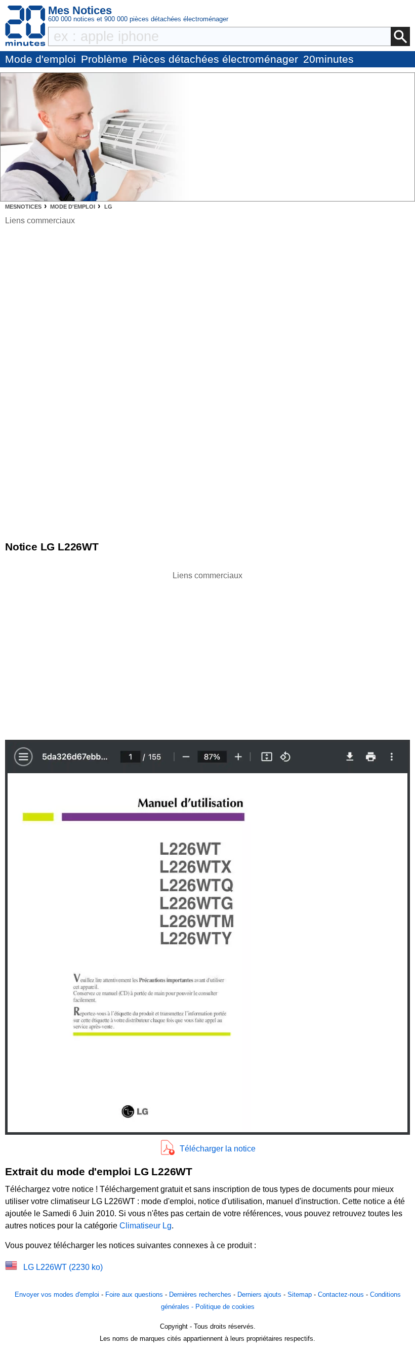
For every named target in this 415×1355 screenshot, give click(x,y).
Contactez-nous (341, 1294)
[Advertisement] (207, 653)
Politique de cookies (225, 1306)
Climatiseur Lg (145, 1225)
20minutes (328, 59)
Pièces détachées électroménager (215, 59)
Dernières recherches (200, 1294)
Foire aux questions (134, 1294)
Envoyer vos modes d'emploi (57, 1294)
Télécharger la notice (218, 1148)
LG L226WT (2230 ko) (63, 1267)
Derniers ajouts (259, 1294)
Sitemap (299, 1294)
